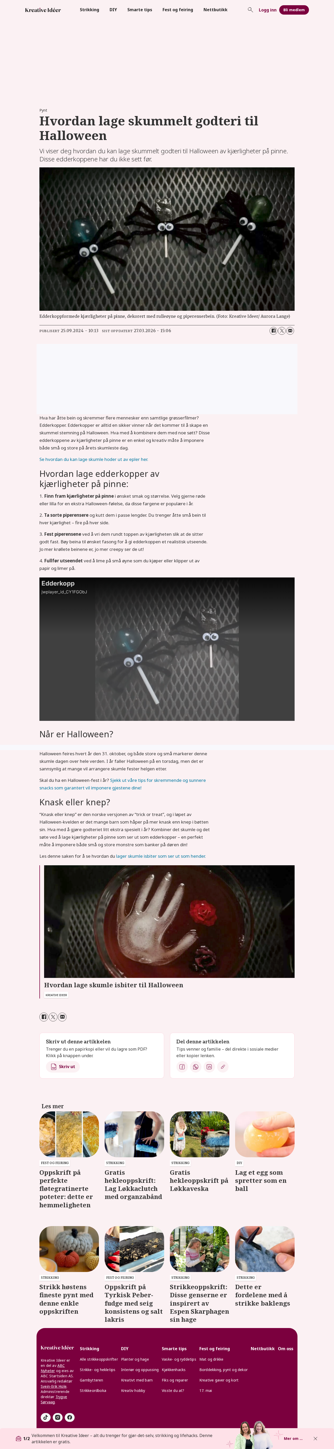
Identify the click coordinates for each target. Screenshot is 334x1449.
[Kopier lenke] (223, 1067)
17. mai (205, 1390)
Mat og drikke (211, 1359)
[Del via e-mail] (290, 331)
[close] (315, 1438)
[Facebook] (182, 1067)
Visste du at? (173, 1390)
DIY (113, 10)
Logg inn (268, 10)
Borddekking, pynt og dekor (223, 1369)
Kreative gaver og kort (218, 1380)
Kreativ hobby (133, 1390)
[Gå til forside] (43, 10)
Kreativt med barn (137, 1380)
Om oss (285, 1348)
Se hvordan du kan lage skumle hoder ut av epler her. (93, 459)
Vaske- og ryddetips (179, 1359)
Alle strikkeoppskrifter (99, 1359)
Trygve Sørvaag (54, 1399)
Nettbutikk (216, 10)
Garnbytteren (91, 1380)
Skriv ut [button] (67, 1066)
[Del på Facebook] (273, 331)
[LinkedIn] (209, 1067)
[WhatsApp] (195, 1067)
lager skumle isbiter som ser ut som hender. (161, 856)
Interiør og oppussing (140, 1369)
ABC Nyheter (53, 1368)
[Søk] (250, 10)
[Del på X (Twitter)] (282, 331)
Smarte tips (139, 10)
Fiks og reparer (175, 1380)
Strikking (89, 10)
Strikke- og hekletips (97, 1369)
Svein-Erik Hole (54, 1386)
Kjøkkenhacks (174, 1369)
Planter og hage (135, 1359)
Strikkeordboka (93, 1390)
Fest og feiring (178, 10)
